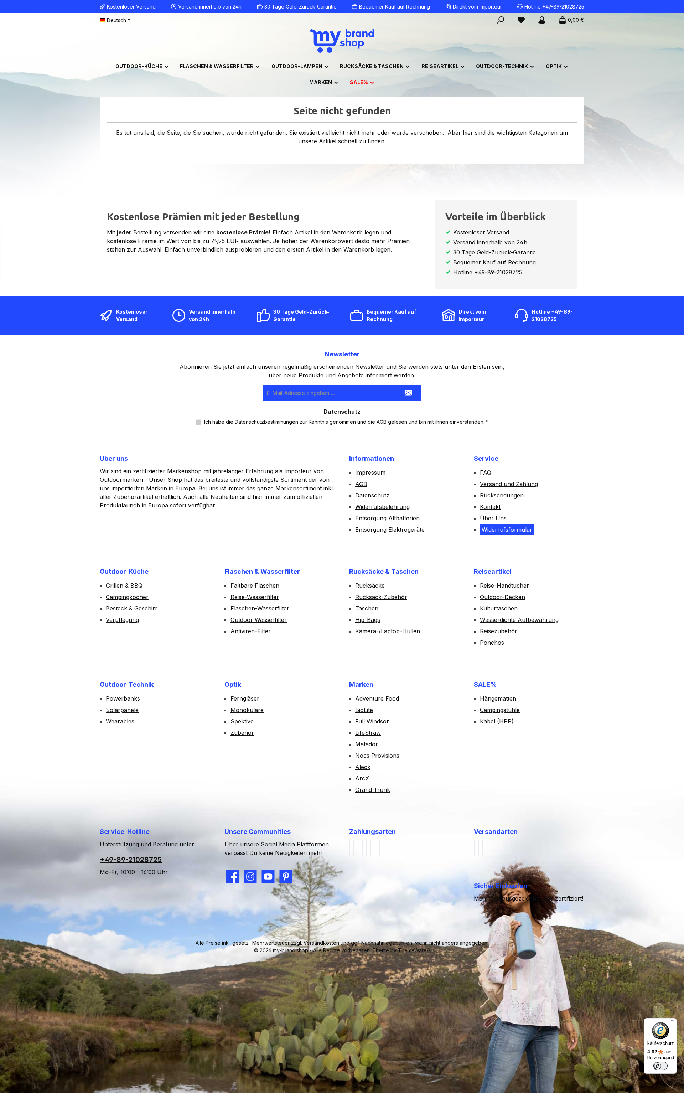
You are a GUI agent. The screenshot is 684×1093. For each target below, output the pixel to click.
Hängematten (498, 698)
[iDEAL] (379, 848)
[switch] (660, 1066)
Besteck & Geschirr (131, 608)
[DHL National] (474, 848)
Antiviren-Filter (250, 631)
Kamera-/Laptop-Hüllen (387, 631)
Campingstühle (500, 709)
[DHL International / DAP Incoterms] (478, 848)
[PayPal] (349, 848)
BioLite (364, 709)
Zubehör (242, 732)
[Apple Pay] (362, 848)
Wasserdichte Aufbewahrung (519, 619)
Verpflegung (122, 619)
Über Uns (493, 518)
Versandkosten (321, 943)
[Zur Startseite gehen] (342, 41)
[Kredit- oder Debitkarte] (366, 848)
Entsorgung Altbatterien (387, 518)
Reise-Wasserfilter (254, 596)
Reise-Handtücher (504, 585)
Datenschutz (372, 495)
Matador (366, 744)
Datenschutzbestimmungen (266, 422)
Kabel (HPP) (497, 721)
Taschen (366, 608)
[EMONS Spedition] (482, 848)
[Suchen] (500, 20)
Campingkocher (127, 596)
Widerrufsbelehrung (382, 506)
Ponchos (492, 642)
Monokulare (247, 709)
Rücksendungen (502, 495)
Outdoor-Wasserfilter (258, 619)
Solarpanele (122, 709)
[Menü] (672, 1022)
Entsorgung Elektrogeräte (390, 529)
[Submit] (408, 393)
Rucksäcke (370, 585)
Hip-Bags (367, 619)
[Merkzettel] (521, 20)
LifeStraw (368, 732)
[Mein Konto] (541, 20)
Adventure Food (377, 698)
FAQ (485, 472)
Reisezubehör (498, 631)
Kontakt (490, 506)
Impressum (370, 472)
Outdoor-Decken (502, 596)
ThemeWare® (414, 950)
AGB (382, 422)
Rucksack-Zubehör (381, 596)
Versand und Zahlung (509, 484)
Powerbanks (123, 698)
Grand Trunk (372, 789)
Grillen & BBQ (124, 585)
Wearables (120, 721)
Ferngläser (244, 698)
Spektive (242, 721)
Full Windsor (372, 721)
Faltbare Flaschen (254, 585)
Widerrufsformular (507, 529)
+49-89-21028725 (131, 859)
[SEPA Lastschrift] (370, 848)
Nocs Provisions (377, 755)
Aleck (362, 766)
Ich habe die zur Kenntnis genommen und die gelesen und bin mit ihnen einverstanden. (346, 422)
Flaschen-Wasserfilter (259, 608)
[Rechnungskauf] (353, 848)
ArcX (362, 778)
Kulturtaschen (499, 608)
